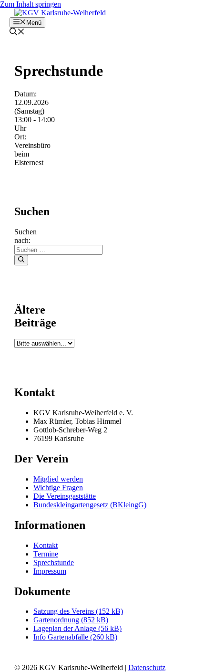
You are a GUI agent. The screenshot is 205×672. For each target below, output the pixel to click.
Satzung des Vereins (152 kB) (78, 611)
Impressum (49, 571)
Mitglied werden (58, 479)
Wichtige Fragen (58, 487)
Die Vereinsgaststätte (64, 496)
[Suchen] (21, 260)
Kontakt (45, 545)
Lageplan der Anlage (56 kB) (77, 628)
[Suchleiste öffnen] (17, 33)
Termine (45, 554)
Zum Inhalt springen (30, 4)
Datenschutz (146, 667)
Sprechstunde (53, 562)
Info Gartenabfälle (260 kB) (75, 637)
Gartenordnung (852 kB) (70, 620)
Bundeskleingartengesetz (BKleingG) (89, 505)
